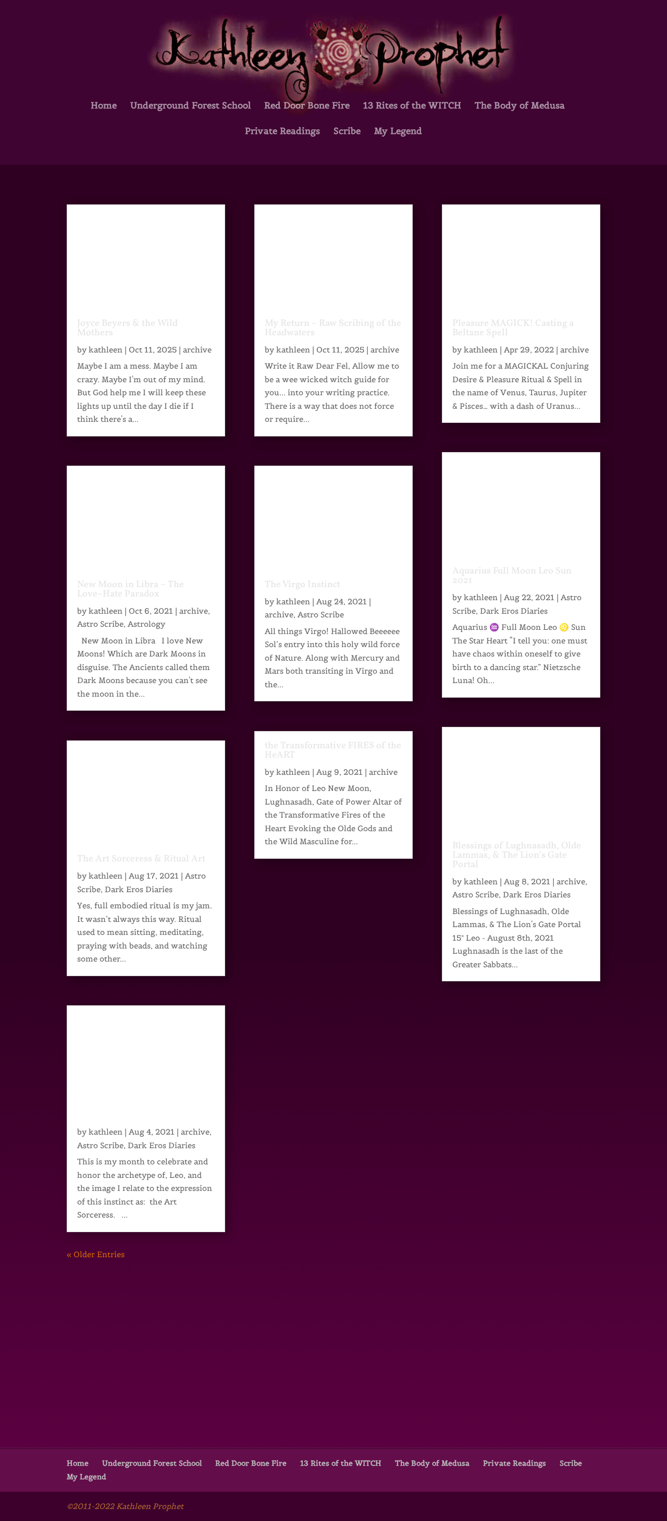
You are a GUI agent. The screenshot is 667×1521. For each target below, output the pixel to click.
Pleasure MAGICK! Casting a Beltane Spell (513, 328)
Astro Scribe (100, 624)
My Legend (398, 132)
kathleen (105, 350)
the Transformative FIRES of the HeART (333, 750)
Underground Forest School (190, 106)
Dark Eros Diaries (138, 889)
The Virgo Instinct (302, 584)
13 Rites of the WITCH (412, 106)
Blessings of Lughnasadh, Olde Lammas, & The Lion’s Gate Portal (516, 855)
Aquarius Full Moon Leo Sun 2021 (512, 576)
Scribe (347, 132)
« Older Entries (96, 1254)
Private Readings (282, 132)
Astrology (146, 624)
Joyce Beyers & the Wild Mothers (127, 328)
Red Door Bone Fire (307, 106)
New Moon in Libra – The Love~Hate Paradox (130, 589)
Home (104, 106)
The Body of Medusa (520, 106)
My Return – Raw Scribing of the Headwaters (333, 328)
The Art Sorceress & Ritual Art (141, 859)
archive (197, 350)
